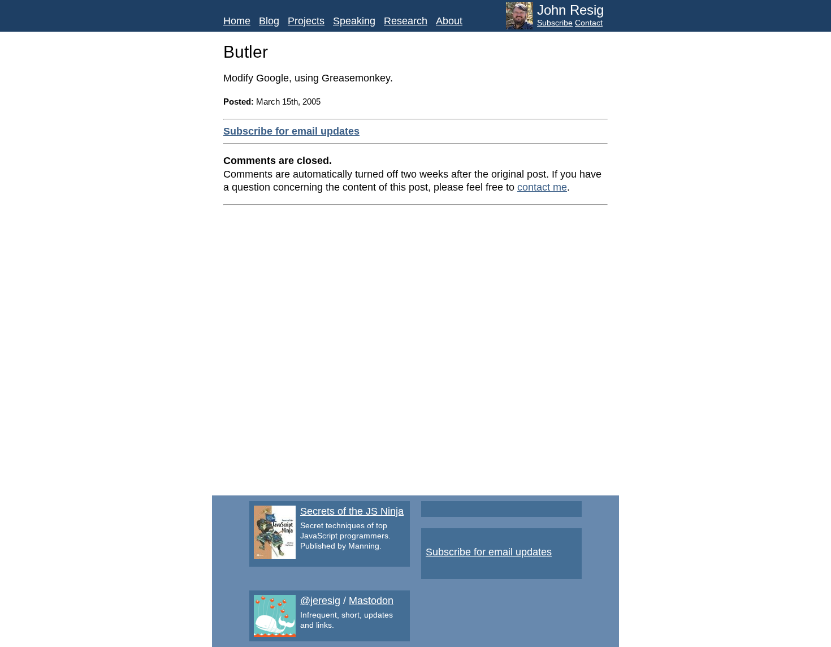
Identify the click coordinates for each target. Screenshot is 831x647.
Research (405, 21)
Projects (306, 21)
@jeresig (320, 600)
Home (236, 21)
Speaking (354, 21)
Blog (269, 21)
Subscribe (555, 22)
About (449, 21)
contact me (542, 187)
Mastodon (371, 600)
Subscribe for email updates (291, 131)
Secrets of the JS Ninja (352, 511)
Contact (589, 22)
